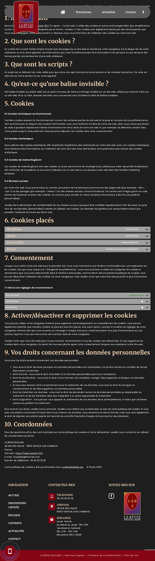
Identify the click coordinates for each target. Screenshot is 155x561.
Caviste (13, 507)
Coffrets (15, 523)
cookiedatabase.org (72, 467)
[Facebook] (111, 496)
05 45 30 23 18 (65, 498)
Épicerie (14, 515)
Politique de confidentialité (104, 555)
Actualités (16, 531)
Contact (14, 538)
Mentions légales (75, 555)
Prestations (17, 503)
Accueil (13, 495)
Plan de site (131, 555)
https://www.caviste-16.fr (29, 453)
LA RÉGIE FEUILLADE (50, 555)
